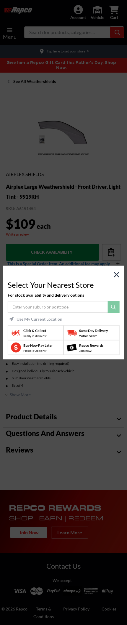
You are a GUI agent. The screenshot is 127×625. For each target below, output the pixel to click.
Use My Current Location (39, 319)
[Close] (116, 274)
